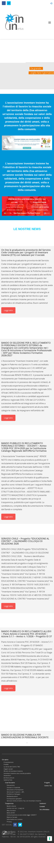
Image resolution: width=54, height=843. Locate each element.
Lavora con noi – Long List (15, 808)
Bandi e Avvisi (11, 806)
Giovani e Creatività (13, 787)
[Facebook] (4, 3)
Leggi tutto (8, 310)
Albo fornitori (11, 810)
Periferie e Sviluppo (13, 794)
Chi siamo (5, 760)
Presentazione (8, 762)
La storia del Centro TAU (12, 767)
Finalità (6, 764)
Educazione (11, 785)
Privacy (9, 822)
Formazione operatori (14, 799)
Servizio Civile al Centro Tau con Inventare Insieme (24, 801)
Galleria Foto (8, 780)
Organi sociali (8, 769)
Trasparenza (9, 803)
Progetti (47, 782)
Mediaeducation (12, 796)
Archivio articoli (9, 778)
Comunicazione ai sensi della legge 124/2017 (21, 815)
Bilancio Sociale (12, 817)
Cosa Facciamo (10, 782)
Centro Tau (48, 786)
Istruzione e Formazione (15, 790)
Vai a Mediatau (44, 809)
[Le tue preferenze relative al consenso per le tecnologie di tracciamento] (49, 838)
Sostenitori (7, 775)
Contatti (42, 806)
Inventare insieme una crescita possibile (17, 773)
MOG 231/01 (11, 813)
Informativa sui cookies (14, 819)
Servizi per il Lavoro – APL (15, 792)
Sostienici (43, 803)
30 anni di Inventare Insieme (13, 771)
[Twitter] (9, 3)
